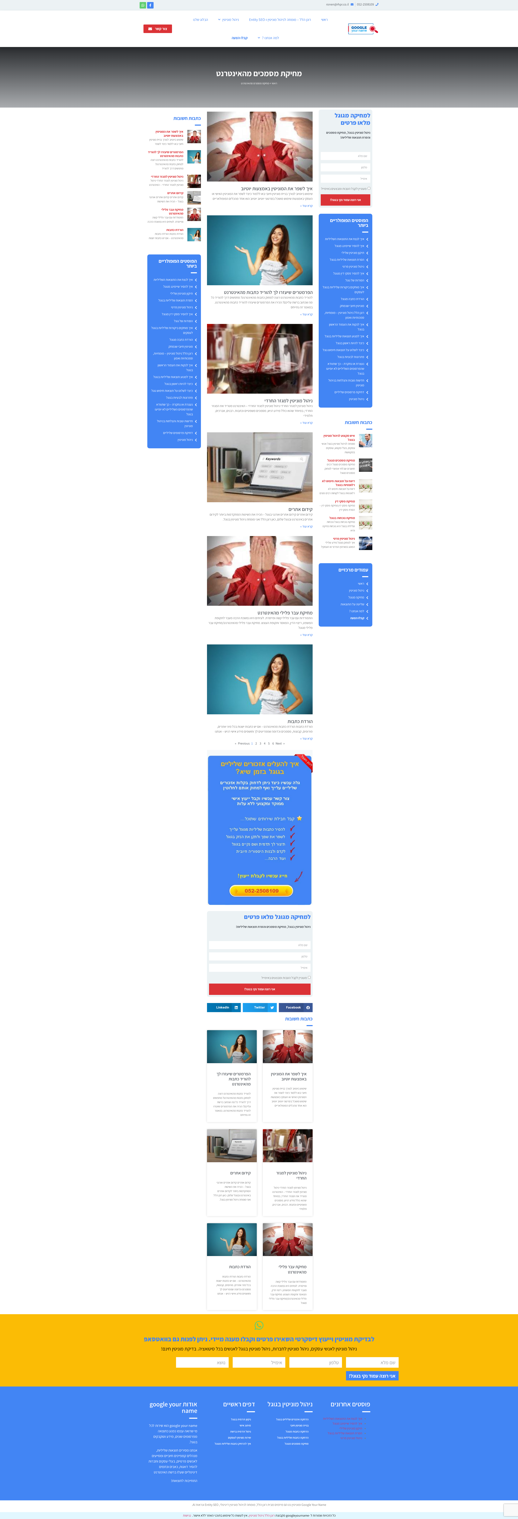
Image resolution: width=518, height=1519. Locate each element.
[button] (296, 1007)
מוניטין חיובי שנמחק (352, 306)
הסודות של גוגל (354, 280)
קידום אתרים (301, 509)
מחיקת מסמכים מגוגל (341, 460)
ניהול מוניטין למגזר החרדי (288, 400)
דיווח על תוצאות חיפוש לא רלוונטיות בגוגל (338, 483)
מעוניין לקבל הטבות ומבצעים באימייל (344, 188)
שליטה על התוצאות (352, 604)
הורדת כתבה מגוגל (352, 299)
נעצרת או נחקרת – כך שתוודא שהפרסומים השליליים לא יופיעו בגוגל (345, 369)
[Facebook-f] (150, 5)
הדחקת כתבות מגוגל (297, 1431)
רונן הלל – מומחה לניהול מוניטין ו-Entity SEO (280, 19)
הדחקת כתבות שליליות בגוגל (293, 1437)
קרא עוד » (306, 206)
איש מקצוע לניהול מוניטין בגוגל (339, 438)
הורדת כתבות (300, 721)
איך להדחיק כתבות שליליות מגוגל (233, 1443)
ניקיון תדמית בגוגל (241, 1419)
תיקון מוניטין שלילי (353, 253)
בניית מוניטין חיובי (299, 1425)
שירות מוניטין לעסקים (239, 1437)
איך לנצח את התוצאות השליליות (344, 239)
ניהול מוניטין (230, 19)
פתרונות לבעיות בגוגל (351, 357)
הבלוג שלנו (200, 19)
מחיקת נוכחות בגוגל (342, 518)
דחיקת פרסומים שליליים (349, 392)
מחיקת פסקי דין (345, 501)
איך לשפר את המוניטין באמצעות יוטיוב (277, 188)
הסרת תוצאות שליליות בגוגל (347, 259)
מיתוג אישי (245, 1425)
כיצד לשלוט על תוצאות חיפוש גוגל (343, 350)
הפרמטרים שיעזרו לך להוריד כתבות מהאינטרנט (268, 292)
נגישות (187, 1515)
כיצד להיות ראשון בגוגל (350, 343)
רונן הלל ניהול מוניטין (262, 1515)
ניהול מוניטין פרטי (353, 266)
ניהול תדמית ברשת (240, 1431)
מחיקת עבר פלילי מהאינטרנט (285, 612)
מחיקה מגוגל (356, 597)
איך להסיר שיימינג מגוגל (349, 246)
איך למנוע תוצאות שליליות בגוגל (344, 336)
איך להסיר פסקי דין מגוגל (348, 273)
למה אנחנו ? (270, 37)
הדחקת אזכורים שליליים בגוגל (292, 1419)
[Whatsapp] (143, 5)
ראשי (324, 19)
